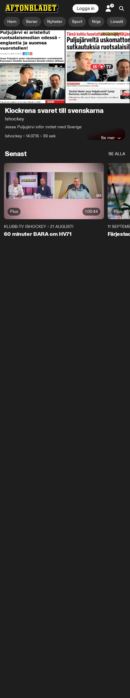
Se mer (108, 137)
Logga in (85, 8)
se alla (117, 153)
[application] (65, 66)
